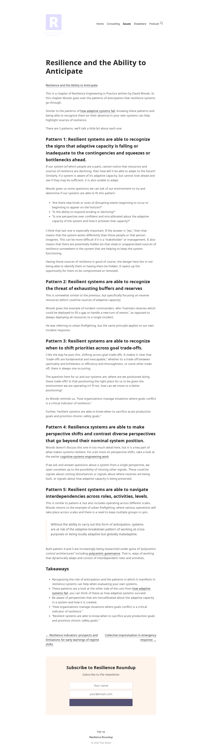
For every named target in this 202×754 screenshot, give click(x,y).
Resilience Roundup (101, 737)
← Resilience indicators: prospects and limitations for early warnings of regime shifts (72, 639)
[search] (161, 23)
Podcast (154, 24)
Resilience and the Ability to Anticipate (72, 85)
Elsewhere (140, 24)
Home (100, 24)
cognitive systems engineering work (84, 456)
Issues (127, 24)
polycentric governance (104, 553)
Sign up (101, 731)
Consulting (113, 24)
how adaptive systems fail (97, 111)
